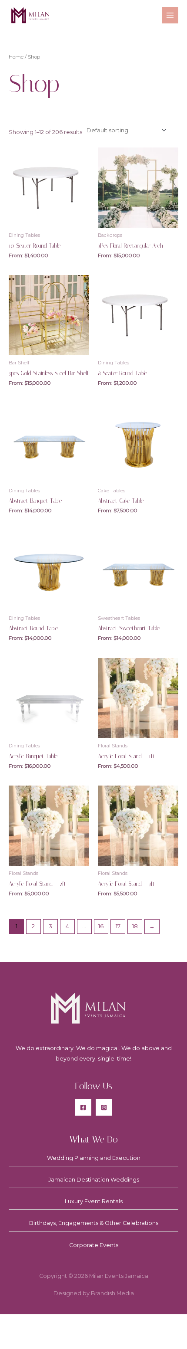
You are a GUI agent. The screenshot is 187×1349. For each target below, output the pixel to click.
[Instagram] (104, 1107)
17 (118, 926)
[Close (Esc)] (125, 1323)
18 (135, 926)
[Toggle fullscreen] (53, 1323)
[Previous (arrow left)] (17, 1340)
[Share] (89, 1323)
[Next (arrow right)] (53, 1340)
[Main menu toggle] (170, 15)
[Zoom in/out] (17, 1323)
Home (16, 57)
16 (101, 926)
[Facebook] (83, 1107)
